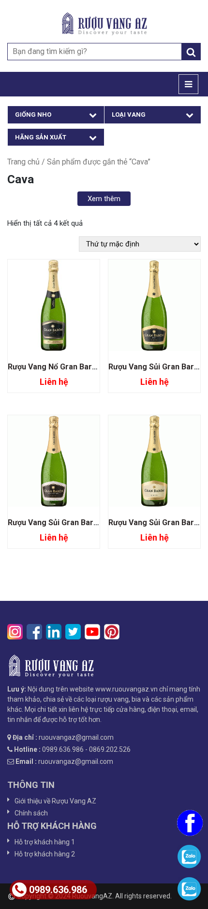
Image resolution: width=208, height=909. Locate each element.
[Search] (191, 51)
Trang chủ (23, 161)
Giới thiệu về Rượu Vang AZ (55, 801)
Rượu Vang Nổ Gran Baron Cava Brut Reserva (90, 366)
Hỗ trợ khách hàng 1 (45, 842)
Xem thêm (104, 198)
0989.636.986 (58, 889)
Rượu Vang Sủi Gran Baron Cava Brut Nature (87, 522)
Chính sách (31, 813)
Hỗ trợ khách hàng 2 (45, 854)
